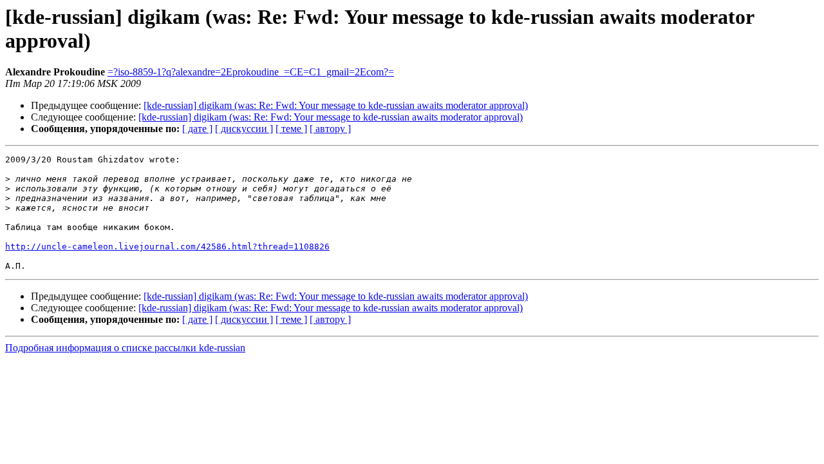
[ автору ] (330, 128)
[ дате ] (197, 128)
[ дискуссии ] (244, 128)
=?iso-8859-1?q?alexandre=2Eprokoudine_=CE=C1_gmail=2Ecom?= (251, 71)
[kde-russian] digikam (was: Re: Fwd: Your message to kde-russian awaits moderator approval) (336, 105)
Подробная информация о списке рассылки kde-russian (125, 347)
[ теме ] (291, 128)
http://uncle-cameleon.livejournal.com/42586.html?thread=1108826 (167, 246)
